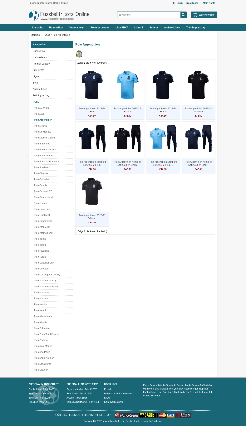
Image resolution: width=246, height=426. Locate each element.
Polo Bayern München (45, 149)
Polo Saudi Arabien (43, 358)
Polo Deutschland (43, 197)
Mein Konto (209, 3)
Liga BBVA (38, 70)
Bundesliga (39, 51)
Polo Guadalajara (42, 221)
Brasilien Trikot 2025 (39, 402)
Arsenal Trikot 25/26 (76, 397)
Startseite (37, 27)
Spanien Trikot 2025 (39, 397)
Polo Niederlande (42, 316)
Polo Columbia (41, 179)
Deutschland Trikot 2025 (41, 389)
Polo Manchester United (46, 286)
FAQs (107, 397)
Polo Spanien (40, 370)
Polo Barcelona (41, 144)
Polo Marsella (40, 298)
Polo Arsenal (40, 126)
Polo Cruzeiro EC (42, 191)
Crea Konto (191, 3)
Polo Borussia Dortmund (46, 161)
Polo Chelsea (40, 173)
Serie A (36, 82)
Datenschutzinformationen (118, 393)
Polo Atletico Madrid (44, 138)
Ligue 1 (37, 76)
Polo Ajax (38, 114)
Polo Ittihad (39, 245)
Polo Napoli (39, 310)
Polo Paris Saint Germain (46, 334)
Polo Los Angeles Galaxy (46, 275)
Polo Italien (39, 239)
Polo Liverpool (41, 269)
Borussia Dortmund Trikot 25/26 (83, 402)
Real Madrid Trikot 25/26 (79, 393)
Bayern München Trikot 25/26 (81, 389)
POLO (46, 35)
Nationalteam (40, 57)
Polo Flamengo (41, 209)
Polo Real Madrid (42, 346)
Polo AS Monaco (42, 132)
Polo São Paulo (41, 352)
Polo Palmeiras (41, 328)
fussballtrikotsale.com (114, 421)
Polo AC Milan (41, 108)
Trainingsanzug (41, 95)
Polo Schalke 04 (42, 364)
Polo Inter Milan (41, 227)
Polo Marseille (41, 292)
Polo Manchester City (44, 280)
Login (180, 3)
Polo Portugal (40, 340)
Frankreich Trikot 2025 (40, 393)
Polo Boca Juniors (43, 155)
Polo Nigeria (40, 322)
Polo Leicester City (43, 263)
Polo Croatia (40, 185)
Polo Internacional (43, 233)
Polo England (40, 203)
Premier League (41, 63)
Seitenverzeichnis (113, 402)
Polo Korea (39, 257)
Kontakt (108, 389)
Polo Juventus (41, 251)
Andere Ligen (40, 89)
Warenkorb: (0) (207, 14)
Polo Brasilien (41, 167)
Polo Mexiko (40, 304)
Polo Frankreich (42, 215)
